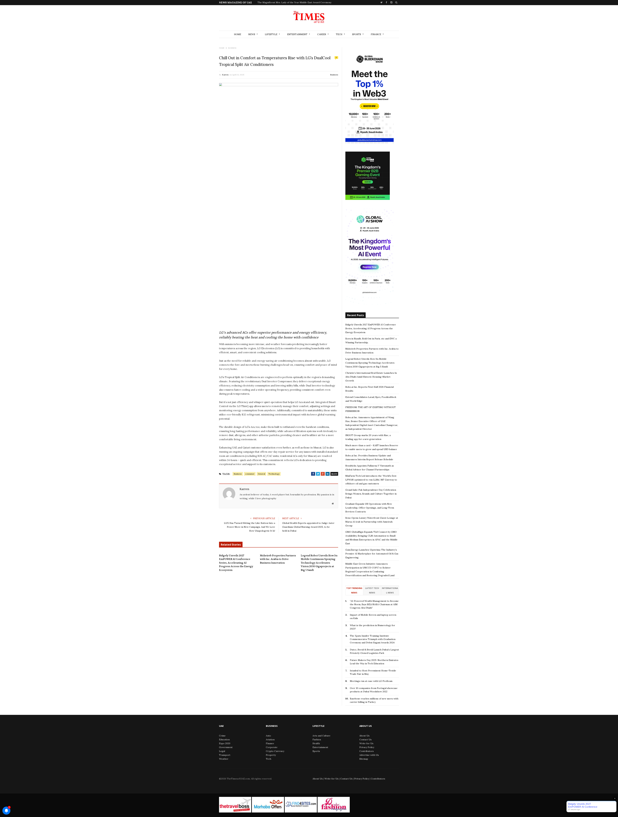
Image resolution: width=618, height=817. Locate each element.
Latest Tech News (372, 590)
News (251, 34)
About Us (364, 735)
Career (321, 34)
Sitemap (363, 758)
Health (316, 743)
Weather (223, 758)
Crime (222, 735)
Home (237, 34)
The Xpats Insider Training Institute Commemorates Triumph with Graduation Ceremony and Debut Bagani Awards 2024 (372, 639)
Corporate (271, 747)
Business (334, 74)
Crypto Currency (275, 751)
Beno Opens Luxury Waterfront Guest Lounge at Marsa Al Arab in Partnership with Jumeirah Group (371, 521)
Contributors (366, 751)
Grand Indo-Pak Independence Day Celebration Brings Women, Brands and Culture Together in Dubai (371, 493)
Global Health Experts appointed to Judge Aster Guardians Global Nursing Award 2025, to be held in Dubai (308, 527)
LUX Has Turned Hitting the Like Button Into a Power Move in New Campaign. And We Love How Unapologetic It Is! (249, 527)
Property (271, 755)
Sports (356, 34)
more (334, 473)
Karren (225, 74)
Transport (224, 755)
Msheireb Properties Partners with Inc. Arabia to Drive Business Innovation (278, 559)
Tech (339, 34)
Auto (268, 735)
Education (224, 739)
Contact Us (365, 739)
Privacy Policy (366, 747)
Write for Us (366, 743)
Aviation (270, 739)
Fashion (317, 739)
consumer (249, 474)
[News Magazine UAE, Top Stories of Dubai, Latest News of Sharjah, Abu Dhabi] (309, 18)
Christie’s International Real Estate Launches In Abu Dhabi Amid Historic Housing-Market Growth (371, 376)
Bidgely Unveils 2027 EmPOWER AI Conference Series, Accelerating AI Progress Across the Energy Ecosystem (236, 563)
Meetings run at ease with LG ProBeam (371, 681)
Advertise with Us (369, 755)
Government (226, 747)
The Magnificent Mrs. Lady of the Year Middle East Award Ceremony (294, 2)
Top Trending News (354, 590)
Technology (274, 474)
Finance (376, 34)
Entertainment (297, 34)
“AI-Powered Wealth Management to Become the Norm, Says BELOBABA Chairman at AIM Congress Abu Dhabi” (374, 604)
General (261, 474)
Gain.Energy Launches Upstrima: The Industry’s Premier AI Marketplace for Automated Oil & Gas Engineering (371, 553)
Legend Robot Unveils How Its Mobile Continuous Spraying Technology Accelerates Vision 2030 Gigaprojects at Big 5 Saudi (319, 563)
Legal (222, 751)
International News (390, 590)
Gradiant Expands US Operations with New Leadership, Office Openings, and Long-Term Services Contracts (369, 507)
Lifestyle (271, 34)
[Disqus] (278, 624)
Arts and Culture (321, 735)
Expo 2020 (224, 743)
